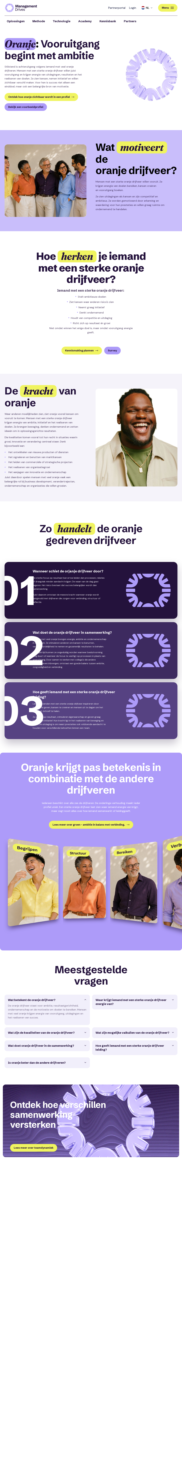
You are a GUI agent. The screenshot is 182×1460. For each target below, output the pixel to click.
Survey (112, 350)
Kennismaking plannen (79, 350)
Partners (130, 21)
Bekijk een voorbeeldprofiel (25, 107)
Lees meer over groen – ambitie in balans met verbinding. (89, 824)
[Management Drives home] (21, 7)
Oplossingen (16, 21)
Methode (38, 21)
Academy (85, 21)
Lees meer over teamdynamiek (33, 1147)
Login (132, 8)
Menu (165, 7)
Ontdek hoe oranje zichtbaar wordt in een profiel (39, 97)
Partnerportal (116, 8)
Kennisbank (108, 21)
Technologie (61, 21)
